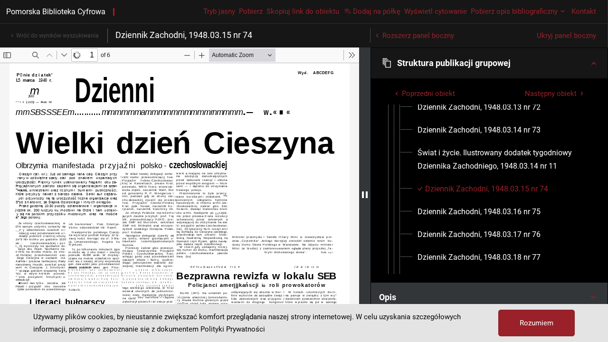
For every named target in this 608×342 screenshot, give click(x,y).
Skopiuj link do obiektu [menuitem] (302, 11)
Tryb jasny (219, 11)
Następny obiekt (551, 93)
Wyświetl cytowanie (435, 11)
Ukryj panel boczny (566, 35)
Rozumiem (536, 323)
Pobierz (251, 11)
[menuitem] (479, 107)
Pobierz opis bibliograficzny (514, 11)
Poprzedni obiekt (428, 93)
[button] (489, 63)
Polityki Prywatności (232, 329)
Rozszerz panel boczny (418, 35)
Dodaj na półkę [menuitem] (376, 11)
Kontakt (583, 11)
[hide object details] (364, 195)
